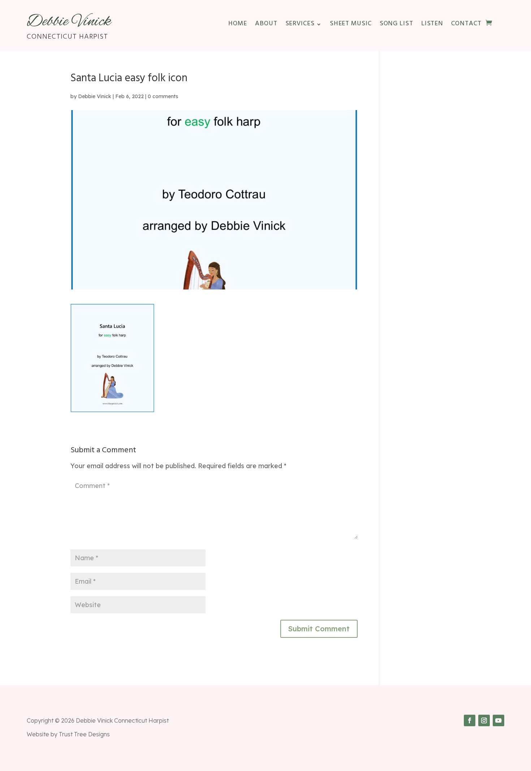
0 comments (163, 96)
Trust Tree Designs (84, 734)
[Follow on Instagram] (484, 720)
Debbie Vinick (94, 96)
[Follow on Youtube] (498, 720)
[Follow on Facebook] (469, 720)
